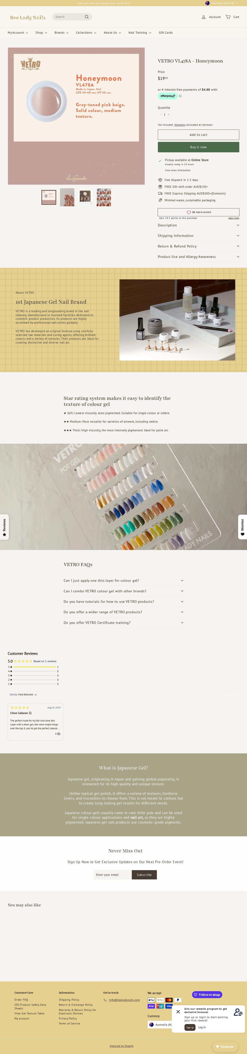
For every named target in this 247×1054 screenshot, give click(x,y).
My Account (16, 32)
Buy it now (198, 147)
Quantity (164, 107)
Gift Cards (166, 32)
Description (167, 225)
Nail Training (138, 32)
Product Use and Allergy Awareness (187, 256)
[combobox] (72, 16)
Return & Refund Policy (177, 246)
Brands (60, 32)
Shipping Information (176, 235)
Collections (84, 32)
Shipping (179, 124)
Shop (40, 32)
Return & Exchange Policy (76, 1004)
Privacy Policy (68, 1018)
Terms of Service (69, 1023)
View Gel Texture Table (29, 1013)
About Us (111, 32)
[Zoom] (76, 116)
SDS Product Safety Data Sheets (30, 1006)
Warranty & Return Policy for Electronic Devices (77, 1011)
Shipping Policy (69, 999)
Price (161, 72)
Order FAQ (21, 999)
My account (21, 1018)
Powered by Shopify (122, 1046)
